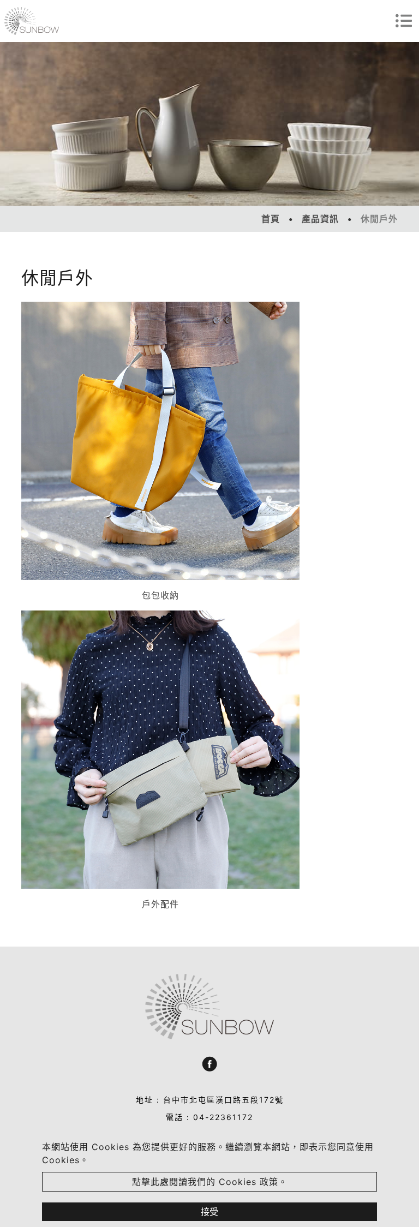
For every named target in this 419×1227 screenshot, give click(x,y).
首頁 (270, 218)
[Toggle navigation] (403, 21)
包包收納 (160, 595)
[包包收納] (160, 441)
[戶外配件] (160, 749)
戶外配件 (160, 904)
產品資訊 (320, 218)
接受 (209, 1211)
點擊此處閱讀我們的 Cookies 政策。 (210, 1181)
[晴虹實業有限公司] (31, 21)
